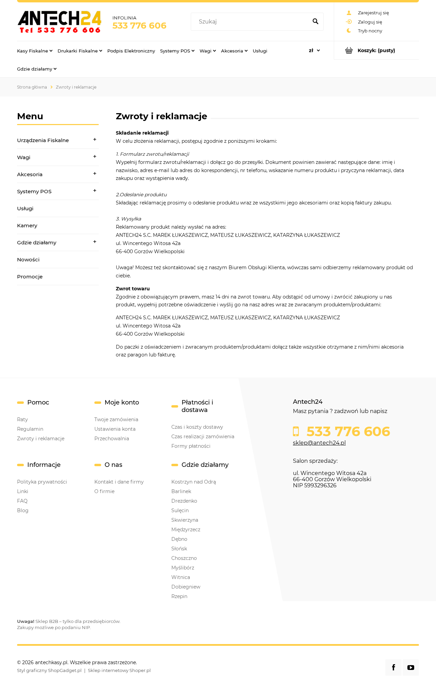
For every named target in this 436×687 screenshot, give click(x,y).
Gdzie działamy (36, 242)
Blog (23, 510)
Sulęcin (180, 510)
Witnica (180, 577)
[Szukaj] (315, 22)
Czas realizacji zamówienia (202, 436)
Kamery (27, 225)
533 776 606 (139, 25)
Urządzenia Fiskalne (43, 140)
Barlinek (181, 491)
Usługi (25, 208)
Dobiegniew (185, 587)
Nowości (28, 259)
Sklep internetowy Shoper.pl (119, 670)
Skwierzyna (184, 520)
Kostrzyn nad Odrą (193, 482)
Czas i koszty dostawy (197, 427)
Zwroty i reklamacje (40, 439)
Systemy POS (34, 191)
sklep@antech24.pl (319, 443)
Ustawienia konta (115, 429)
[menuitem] (34, 50)
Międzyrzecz (185, 529)
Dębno (179, 539)
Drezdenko (184, 501)
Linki (22, 491)
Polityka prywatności (42, 482)
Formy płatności (191, 446)
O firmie (104, 491)
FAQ (22, 501)
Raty (22, 419)
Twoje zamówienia (116, 419)
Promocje (30, 276)
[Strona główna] (59, 21)
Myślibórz (182, 568)
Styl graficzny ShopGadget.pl (49, 670)
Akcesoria (30, 174)
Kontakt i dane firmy (119, 482)
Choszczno (184, 558)
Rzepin (179, 596)
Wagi (23, 157)
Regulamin (30, 429)
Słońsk (179, 549)
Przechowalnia (111, 439)
